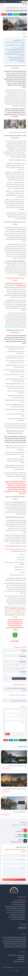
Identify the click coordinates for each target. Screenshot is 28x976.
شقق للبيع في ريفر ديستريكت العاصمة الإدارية (14, 789)
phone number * (22, 656)
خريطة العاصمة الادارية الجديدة (18, 902)
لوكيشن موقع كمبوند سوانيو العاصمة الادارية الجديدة (15, 45)
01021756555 (21, 61)
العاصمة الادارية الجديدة (20, 900)
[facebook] (1, 1)
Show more (5, 768)
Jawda (17, 971)
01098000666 (22, 14)
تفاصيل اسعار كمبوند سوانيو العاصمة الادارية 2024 (15, 42)
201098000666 (19, 836)
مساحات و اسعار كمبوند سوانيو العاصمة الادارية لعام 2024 (14, 54)
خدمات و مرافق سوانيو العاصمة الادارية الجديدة (14, 52)
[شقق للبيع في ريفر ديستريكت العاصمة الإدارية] (14, 786)
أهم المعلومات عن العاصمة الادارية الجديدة (15, 908)
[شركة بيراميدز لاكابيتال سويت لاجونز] (14, 763)
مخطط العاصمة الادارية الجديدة (18, 904)
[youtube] (5, 1)
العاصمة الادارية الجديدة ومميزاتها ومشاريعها (15, 906)
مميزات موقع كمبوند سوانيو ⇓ (17, 48)
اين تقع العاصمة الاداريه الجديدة (18, 919)
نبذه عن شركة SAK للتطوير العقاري (17, 58)
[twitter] (3, 1)
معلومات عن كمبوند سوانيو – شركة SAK (15, 608)
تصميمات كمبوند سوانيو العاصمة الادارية (16, 51)
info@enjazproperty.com (17, 841)
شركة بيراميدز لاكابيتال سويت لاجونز (17, 766)
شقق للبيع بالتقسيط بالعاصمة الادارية (16, 917)
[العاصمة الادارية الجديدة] (14, 893)
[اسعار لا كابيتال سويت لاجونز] (14, 809)
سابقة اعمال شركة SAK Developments (16, 60)
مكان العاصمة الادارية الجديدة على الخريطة (15, 913)
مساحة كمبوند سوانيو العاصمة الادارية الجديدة (14, 49)
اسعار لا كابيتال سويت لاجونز (19, 812)
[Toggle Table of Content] (23, 40)
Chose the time (23, 672)
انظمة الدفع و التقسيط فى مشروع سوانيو (15, 57)
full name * (23, 651)
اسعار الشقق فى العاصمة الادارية (17, 915)
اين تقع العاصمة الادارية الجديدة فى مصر (16, 911)
